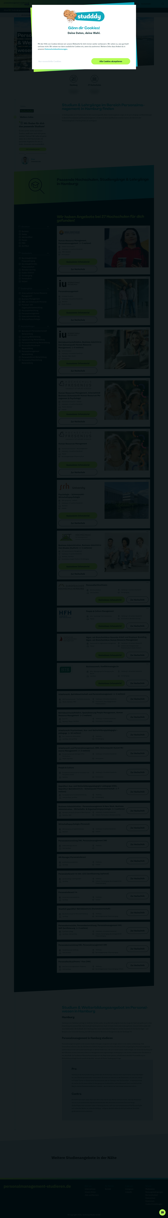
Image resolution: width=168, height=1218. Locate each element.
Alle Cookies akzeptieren (110, 61)
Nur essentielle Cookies (49, 61)
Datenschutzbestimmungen (55, 49)
